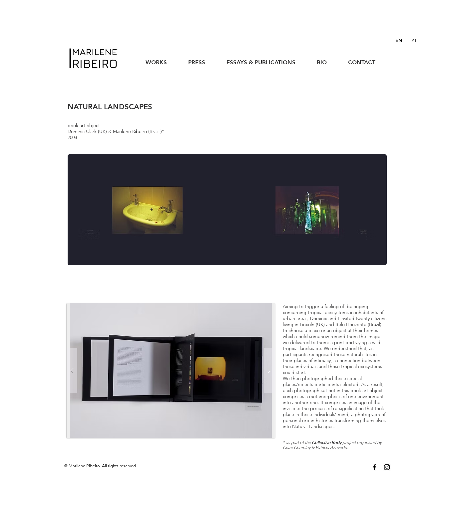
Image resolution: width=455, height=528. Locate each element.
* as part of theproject (320, 442)
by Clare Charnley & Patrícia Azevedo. (332, 445)
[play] (259, 308)
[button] (159, 59)
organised (366, 442)
